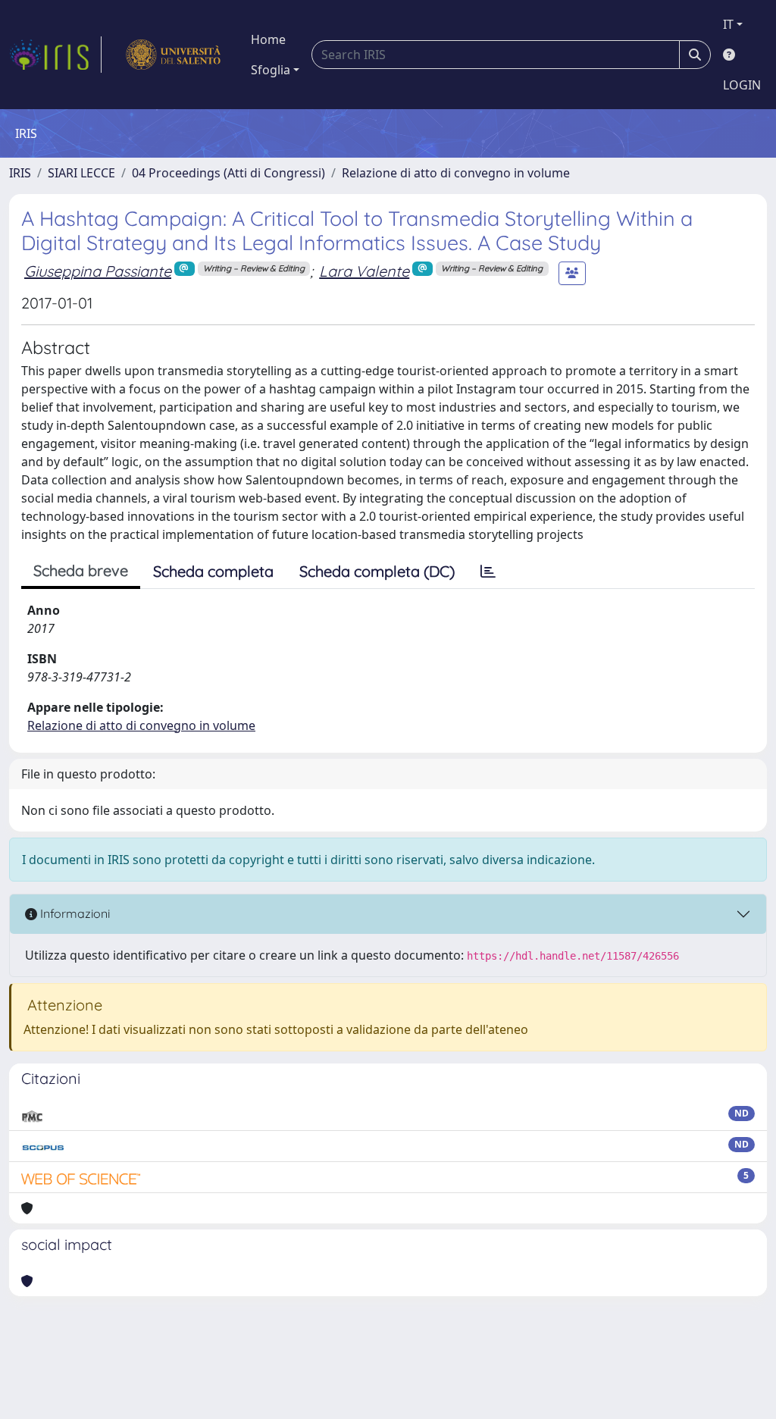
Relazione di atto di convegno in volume (456, 172)
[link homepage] (55, 54)
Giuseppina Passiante (97, 271)
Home (268, 39)
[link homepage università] (173, 54)
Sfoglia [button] (270, 69)
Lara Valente (364, 271)
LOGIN (742, 85)
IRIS (20, 172)
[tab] (488, 571)
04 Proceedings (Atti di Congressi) (228, 172)
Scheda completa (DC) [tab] (377, 571)
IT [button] (728, 24)
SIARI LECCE (81, 172)
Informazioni (73, 913)
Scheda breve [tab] (80, 570)
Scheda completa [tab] (213, 571)
